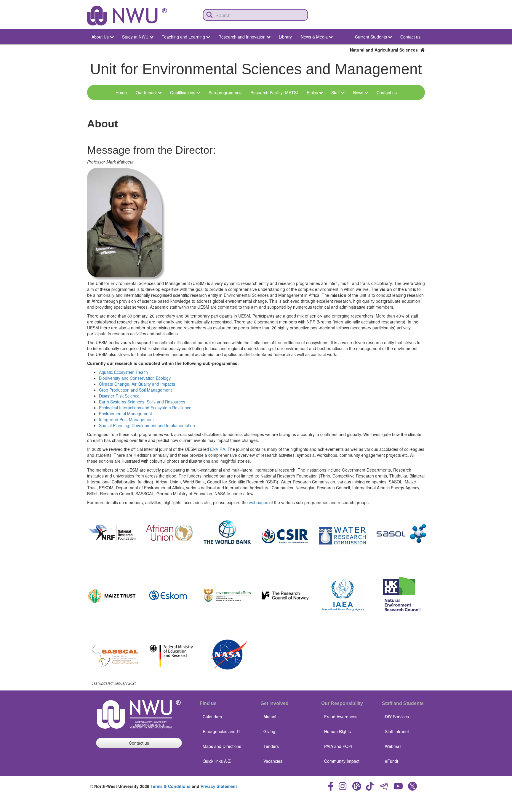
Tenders (271, 746)
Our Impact (146, 92)
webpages (258, 502)
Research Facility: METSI (274, 92)
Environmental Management (125, 413)
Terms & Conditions (171, 786)
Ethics (312, 92)
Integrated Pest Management (126, 419)
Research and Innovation (241, 37)
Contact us (410, 37)
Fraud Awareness (340, 717)
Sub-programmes (225, 92)
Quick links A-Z (217, 761)
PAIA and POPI (338, 746)
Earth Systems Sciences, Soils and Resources (142, 402)
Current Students (371, 37)
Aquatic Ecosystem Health (123, 372)
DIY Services (397, 717)
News (358, 92)
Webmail (393, 746)
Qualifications (182, 92)
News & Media (314, 37)
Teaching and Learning (183, 37)
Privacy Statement (219, 786)
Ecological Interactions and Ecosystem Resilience (145, 408)
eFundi (391, 761)
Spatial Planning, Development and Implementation (147, 425)
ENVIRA (217, 449)
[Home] (127, 15)
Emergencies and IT (222, 731)
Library (285, 37)
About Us (100, 37)
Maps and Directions (222, 746)
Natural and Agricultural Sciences (385, 50)
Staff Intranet (397, 731)
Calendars (212, 717)
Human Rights (337, 731)
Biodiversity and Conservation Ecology (135, 378)
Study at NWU (135, 37)
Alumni (269, 717)
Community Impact (341, 761)
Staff (335, 92)
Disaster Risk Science (119, 396)
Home (121, 92)
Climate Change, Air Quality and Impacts (137, 384)
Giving (269, 731)
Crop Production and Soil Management (135, 390)
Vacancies (272, 761)
